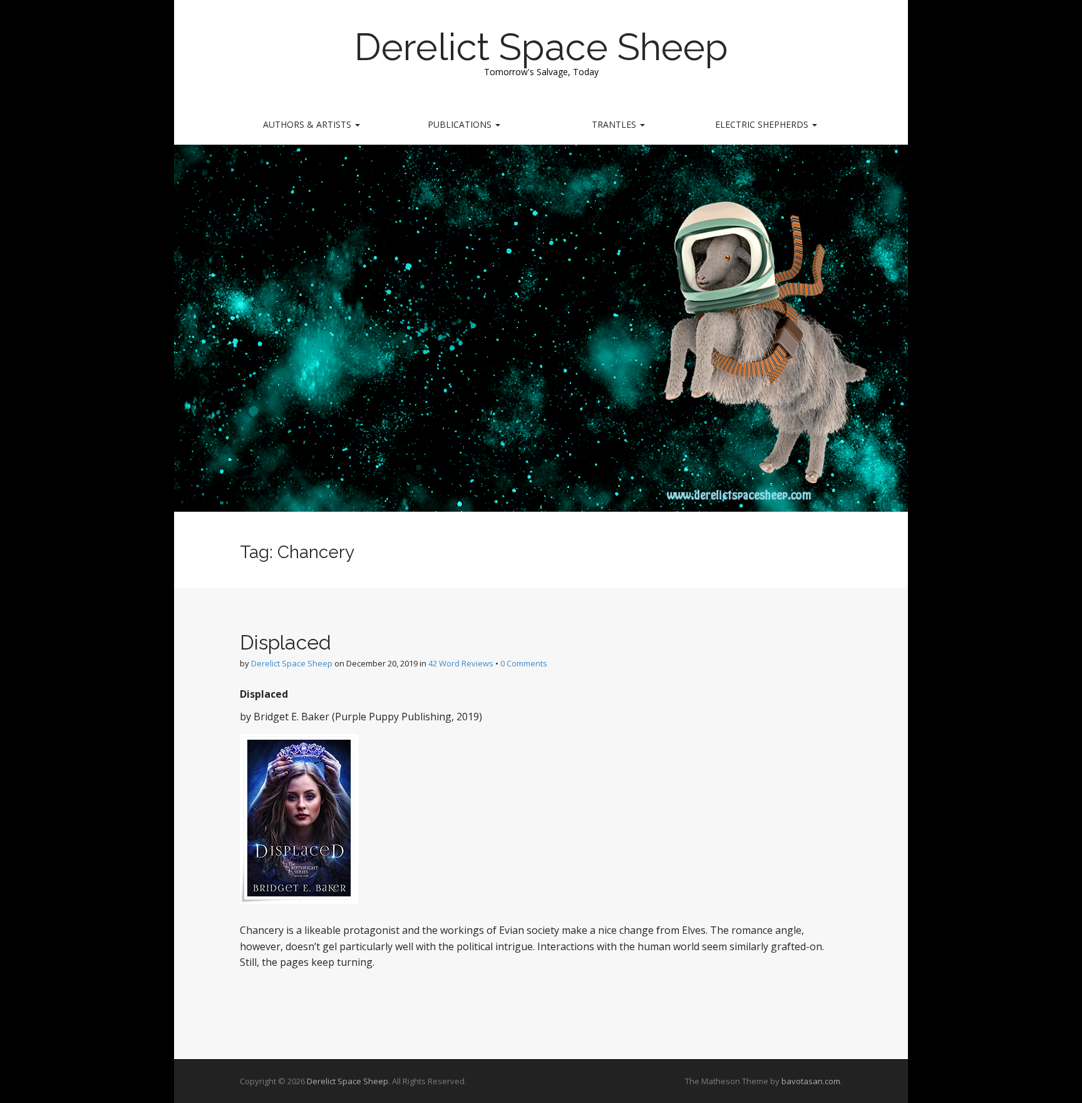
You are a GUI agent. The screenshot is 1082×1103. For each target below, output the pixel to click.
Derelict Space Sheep (541, 47)
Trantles (615, 124)
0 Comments (523, 663)
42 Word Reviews (460, 663)
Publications (461, 124)
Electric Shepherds (763, 124)
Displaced (285, 642)
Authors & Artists (308, 124)
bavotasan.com (810, 1081)
